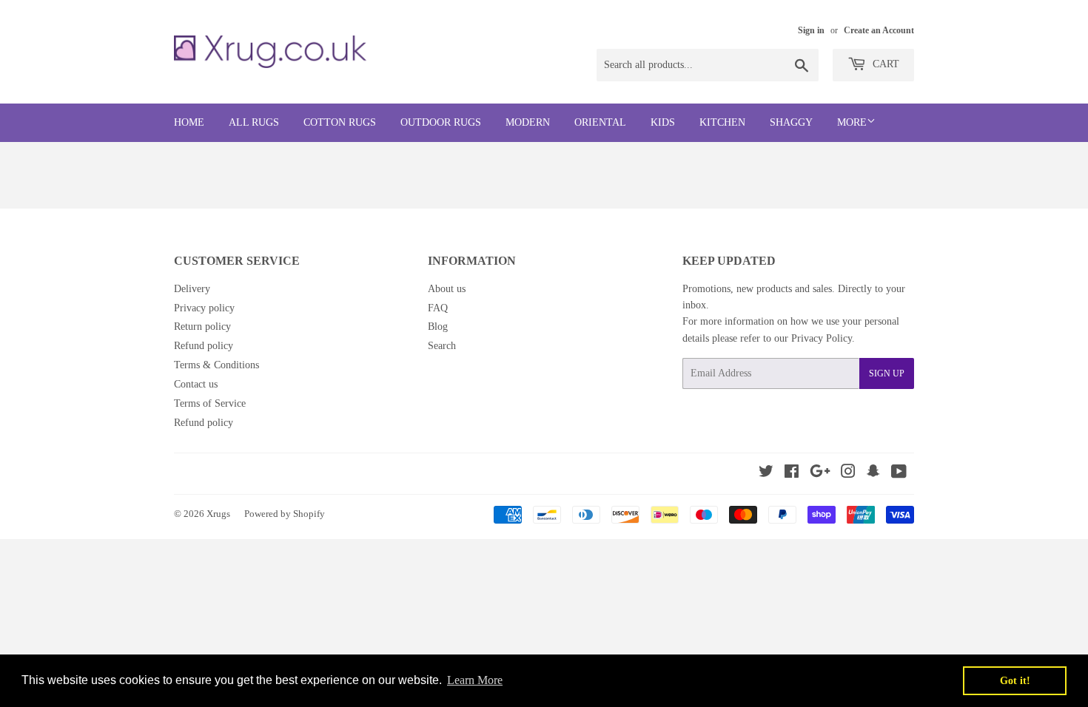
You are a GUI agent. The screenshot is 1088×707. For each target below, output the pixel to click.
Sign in (811, 30)
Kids (663, 122)
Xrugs (218, 513)
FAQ (438, 308)
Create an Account (879, 30)
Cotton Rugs (339, 122)
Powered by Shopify (284, 513)
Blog (438, 326)
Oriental (600, 122)
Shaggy (791, 122)
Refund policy (203, 345)
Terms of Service (210, 403)
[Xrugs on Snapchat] (873, 473)
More (852, 122)
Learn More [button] (475, 680)
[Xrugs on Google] (820, 473)
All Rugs (254, 122)
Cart (884, 64)
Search (442, 345)
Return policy (202, 326)
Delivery (192, 288)
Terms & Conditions (216, 365)
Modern (528, 122)
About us (447, 288)
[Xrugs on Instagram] (848, 473)
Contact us (196, 384)
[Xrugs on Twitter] (766, 473)
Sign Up (886, 373)
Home (189, 122)
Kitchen (722, 122)
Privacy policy (204, 308)
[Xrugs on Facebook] (791, 473)
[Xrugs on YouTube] (899, 473)
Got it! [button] (1015, 680)
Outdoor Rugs (440, 122)
